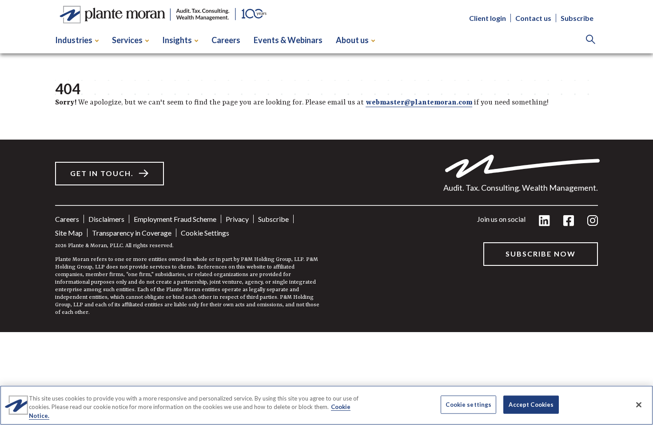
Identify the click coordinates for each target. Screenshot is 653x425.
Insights (177, 40)
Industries (73, 40)
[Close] (639, 404)
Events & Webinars (288, 40)
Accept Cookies (531, 404)
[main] (326, 166)
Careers (225, 40)
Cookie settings (205, 233)
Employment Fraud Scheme (175, 219)
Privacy (237, 219)
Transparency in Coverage (131, 233)
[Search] (590, 40)
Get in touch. (102, 173)
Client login (487, 18)
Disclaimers (106, 219)
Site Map (69, 233)
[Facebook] (568, 221)
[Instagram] (592, 221)
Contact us (533, 18)
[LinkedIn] (544, 221)
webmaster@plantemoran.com (419, 103)
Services (127, 40)
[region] (326, 405)
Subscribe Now (541, 253)
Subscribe (577, 18)
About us (352, 40)
